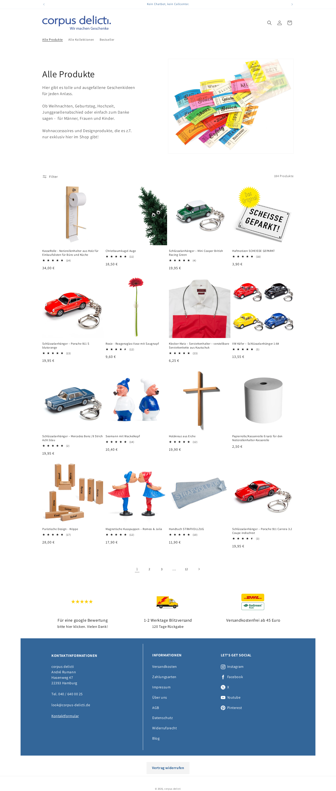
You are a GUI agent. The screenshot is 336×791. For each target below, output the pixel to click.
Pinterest (234, 708)
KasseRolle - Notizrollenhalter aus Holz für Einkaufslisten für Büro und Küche (70, 253)
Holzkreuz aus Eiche (182, 436)
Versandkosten (164, 666)
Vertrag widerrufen (168, 767)
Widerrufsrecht (164, 728)
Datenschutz (162, 717)
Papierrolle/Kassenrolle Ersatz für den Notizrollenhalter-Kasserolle (257, 438)
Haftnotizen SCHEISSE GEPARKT (253, 251)
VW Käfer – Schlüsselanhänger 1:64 (255, 344)
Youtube (234, 697)
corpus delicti (172, 788)
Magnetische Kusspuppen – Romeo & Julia (134, 529)
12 (186, 569)
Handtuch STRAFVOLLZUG (186, 529)
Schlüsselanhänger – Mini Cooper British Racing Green (196, 253)
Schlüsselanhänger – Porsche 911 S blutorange (65, 345)
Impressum (161, 687)
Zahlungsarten (164, 676)
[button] (269, 23)
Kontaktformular (65, 716)
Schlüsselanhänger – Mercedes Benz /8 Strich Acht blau (72, 438)
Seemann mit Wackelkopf (123, 436)
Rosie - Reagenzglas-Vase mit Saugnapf (132, 344)
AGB (155, 707)
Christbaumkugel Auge (121, 251)
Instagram (235, 666)
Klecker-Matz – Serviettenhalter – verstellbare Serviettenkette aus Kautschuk (199, 345)
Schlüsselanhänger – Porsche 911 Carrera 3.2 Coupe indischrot (262, 531)
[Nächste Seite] (199, 569)
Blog (156, 738)
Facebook (235, 677)
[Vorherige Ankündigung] (44, 4)
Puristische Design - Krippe (60, 529)
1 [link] (137, 569)
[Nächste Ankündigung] (292, 4)
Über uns (159, 697)
